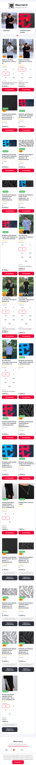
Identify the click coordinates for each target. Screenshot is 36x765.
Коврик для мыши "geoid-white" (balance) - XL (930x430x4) (9, 605)
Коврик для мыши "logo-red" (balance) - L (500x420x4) (26, 463)
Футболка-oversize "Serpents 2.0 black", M (26, 299)
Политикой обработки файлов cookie (22, 759)
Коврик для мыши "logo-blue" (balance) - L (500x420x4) (9, 464)
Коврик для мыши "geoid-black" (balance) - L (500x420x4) (26, 651)
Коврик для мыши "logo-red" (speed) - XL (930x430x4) (26, 115)
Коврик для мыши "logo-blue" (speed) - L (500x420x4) (26, 362)
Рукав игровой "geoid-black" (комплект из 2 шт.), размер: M (8, 505)
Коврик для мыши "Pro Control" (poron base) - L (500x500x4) (9, 116)
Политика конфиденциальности (18, 746)
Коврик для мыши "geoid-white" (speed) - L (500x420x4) (26, 605)
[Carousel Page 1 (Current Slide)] (17, 35)
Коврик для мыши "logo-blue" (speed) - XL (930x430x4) (9, 156)
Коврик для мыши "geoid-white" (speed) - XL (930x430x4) (26, 157)
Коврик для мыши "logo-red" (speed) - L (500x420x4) (9, 423)
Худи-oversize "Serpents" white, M (9, 61)
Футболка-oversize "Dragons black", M (9, 299)
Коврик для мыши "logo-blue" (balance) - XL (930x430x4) (26, 197)
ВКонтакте (18, 741)
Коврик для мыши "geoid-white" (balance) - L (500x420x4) (9, 651)
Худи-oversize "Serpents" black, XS (25, 61)
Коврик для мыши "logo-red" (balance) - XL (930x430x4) (9, 237)
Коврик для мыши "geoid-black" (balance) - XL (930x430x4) (26, 559)
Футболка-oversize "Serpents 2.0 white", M (9, 362)
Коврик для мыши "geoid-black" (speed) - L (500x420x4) (26, 424)
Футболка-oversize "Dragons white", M (26, 237)
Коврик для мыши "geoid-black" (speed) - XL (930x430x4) (9, 197)
